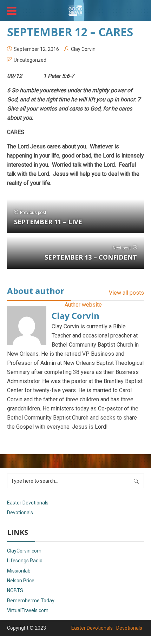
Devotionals (20, 512)
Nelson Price (20, 580)
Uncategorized (30, 60)
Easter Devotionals (27, 503)
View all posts (126, 292)
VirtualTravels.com (27, 610)
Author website (83, 304)
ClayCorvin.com (24, 551)
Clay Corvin (83, 49)
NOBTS (15, 590)
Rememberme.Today (30, 600)
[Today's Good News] (75, 10)
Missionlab (19, 571)
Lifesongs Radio (24, 560)
